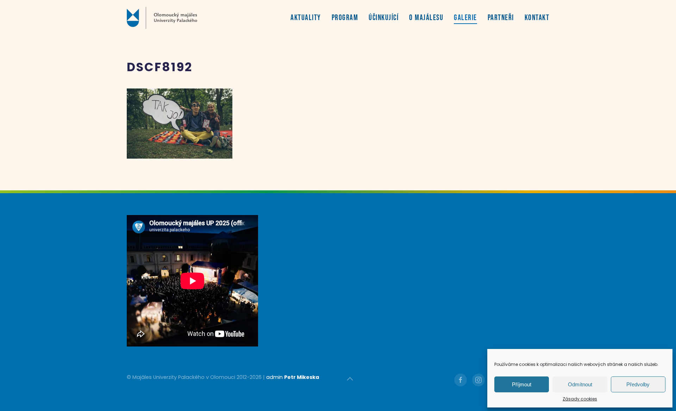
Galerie (465, 18)
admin (274, 377)
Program (345, 18)
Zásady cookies (580, 399)
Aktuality (305, 18)
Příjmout (521, 384)
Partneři (501, 18)
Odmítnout (580, 384)
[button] (350, 378)
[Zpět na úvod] (162, 17)
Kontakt (537, 18)
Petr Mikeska (301, 377)
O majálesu (426, 18)
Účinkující (384, 18)
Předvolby (638, 384)
